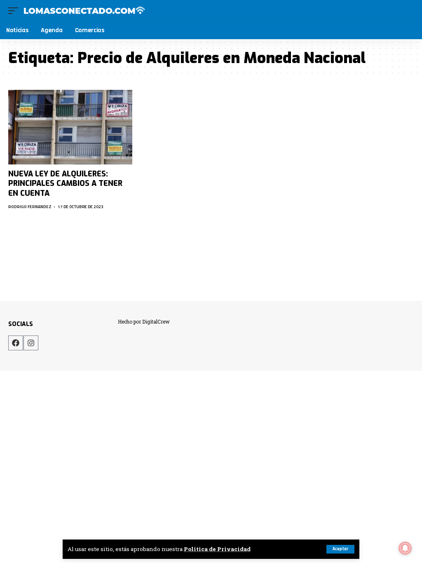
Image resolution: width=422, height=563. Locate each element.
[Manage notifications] (405, 548)
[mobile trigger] (15, 11)
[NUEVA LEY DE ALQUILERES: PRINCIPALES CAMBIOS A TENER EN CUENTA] (70, 127)
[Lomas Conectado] (84, 11)
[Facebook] (15, 342)
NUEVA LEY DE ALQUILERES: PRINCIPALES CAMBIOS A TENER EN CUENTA (65, 183)
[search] (408, 10)
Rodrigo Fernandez (30, 207)
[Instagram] (30, 342)
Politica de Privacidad (217, 549)
